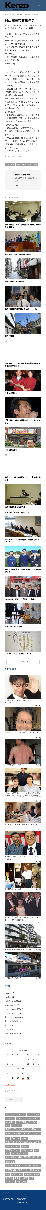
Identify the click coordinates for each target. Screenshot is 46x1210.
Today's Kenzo (10, 1001)
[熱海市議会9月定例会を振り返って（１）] (23, 287)
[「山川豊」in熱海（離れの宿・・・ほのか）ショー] (23, 399)
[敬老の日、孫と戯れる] (23, 605)
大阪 (13, 1138)
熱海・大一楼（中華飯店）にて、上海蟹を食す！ (23, 478)
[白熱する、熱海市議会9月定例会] (23, 233)
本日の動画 (9, 1029)
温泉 (30, 1150)
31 (28, 1078)
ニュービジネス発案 (12, 1009)
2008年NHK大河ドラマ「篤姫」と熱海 (20, 599)
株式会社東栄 (21, 1199)
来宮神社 (25, 1146)
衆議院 (14, 1175)
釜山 (16, 1178)
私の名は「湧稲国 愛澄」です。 (18, 512)
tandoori (22, 1115)
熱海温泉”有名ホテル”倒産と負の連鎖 (18, 950)
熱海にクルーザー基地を (14, 889)
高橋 (35, 165)
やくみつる (10, 1118)
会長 (18, 165)
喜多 (7, 1138)
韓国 (31, 1178)
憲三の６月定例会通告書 (15, 281)
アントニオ (21, 1118)
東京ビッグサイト (12, 1150)
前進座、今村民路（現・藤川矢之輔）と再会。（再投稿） (22, 858)
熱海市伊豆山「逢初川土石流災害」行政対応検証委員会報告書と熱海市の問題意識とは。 (22, 1157)
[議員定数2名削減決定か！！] (23, 485)
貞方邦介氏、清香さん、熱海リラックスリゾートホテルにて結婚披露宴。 (22, 918)
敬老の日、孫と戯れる (14, 626)
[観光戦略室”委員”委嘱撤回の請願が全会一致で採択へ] (23, 203)
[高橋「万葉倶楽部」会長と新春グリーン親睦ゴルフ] (23, 548)
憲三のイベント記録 (12, 1017)
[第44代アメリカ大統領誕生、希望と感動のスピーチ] (23, 518)
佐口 (19, 1126)
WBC (37, 1115)
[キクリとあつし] (23, 371)
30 (23, 1078)
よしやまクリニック (12, 1013)
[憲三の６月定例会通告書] (23, 260)
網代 (7, 1175)
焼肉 (36, 1150)
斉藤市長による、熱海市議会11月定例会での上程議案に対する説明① (22, 1142)
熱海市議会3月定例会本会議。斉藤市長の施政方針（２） (22, 1165)
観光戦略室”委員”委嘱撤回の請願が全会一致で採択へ (23, 226)
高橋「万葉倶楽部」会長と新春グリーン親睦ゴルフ (23, 571)
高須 (24, 1182)
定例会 (24, 1138)
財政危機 (28, 1175)
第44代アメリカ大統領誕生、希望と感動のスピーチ (23, 541)
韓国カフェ (10, 1182)
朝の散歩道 (9, 336)
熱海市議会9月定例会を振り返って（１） (21, 309)
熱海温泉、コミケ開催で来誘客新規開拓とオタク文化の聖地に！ (23, 365)
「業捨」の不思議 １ (13, 978)
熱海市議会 (10, 1162)
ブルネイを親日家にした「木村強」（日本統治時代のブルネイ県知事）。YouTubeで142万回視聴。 (23, 795)
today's (30, 1115)
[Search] (38, 5)
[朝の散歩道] (23, 314)
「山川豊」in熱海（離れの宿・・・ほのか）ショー (23, 421)
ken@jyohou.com (19, 25)
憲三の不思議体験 (11, 1021)
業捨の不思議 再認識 (13, 765)
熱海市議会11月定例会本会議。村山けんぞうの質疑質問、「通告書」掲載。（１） (22, 1170)
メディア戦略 (22, 1122)
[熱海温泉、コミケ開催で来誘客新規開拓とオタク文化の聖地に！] (23, 342)
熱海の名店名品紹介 (12, 1033)
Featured (8, 993)
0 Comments (23, 662)
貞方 (30, 165)
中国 (7, 1126)
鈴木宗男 (24, 1178)
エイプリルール (33, 1118)
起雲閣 (36, 1175)
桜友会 (24, 1150)
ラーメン (32, 1122)
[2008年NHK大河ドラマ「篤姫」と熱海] (23, 578)
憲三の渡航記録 (10, 1025)
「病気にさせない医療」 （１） (18, 654)
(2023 (8, 1115)
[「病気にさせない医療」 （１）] (23, 632)
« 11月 (7, 1084)
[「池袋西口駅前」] (23, 428)
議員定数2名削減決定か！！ (16, 507)
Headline (8, 997)
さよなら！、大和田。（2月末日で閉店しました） (22, 825)
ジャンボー (10, 165)
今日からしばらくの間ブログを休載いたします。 (21, 734)
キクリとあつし (11, 393)
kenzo (14, 1115)
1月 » (13, 1084)
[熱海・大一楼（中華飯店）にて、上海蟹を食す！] (23, 456)
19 (38, 1069)
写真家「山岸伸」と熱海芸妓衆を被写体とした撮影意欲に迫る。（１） (22, 1129)
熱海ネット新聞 (22, 1202)
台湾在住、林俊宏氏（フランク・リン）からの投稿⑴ (22, 1134)
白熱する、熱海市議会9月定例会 (18, 254)
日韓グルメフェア (12, 1146)
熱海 (24, 165)
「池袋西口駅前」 (12, 450)
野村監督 (9, 1178)
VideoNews (9, 1005)
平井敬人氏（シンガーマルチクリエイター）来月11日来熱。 (22, 701)
